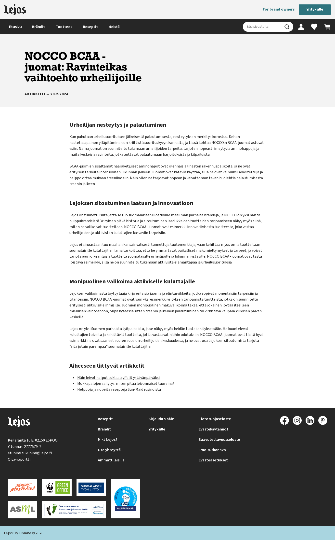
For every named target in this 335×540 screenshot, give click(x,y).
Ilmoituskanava (212, 450)
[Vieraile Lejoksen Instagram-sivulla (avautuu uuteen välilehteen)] (297, 420)
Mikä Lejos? (107, 439)
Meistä (114, 26)
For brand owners (279, 9)
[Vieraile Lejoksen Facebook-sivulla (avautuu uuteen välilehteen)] (284, 420)
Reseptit (90, 26)
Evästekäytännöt (213, 429)
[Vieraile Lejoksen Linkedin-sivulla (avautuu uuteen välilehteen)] (310, 420)
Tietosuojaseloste (215, 419)
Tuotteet (64, 26)
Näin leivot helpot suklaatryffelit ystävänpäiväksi (118, 377)
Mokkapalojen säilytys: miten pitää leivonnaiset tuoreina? (125, 383)
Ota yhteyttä (109, 450)
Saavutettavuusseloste (219, 439)
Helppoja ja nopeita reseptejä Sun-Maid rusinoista (119, 389)
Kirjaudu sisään (161, 419)
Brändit (38, 26)
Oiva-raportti (19, 459)
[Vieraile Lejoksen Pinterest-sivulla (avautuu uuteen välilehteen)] (322, 420)
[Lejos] (15, 9)
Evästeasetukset (213, 460)
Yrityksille (315, 9)
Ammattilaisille (111, 460)
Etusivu (15, 26)
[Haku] (286, 26)
